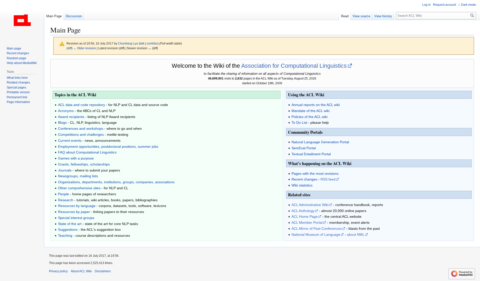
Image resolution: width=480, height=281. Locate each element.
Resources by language (77, 206)
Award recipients (71, 117)
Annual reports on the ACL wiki (316, 105)
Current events (70, 140)
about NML (355, 234)
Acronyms (66, 111)
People (63, 194)
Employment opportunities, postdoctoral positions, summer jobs (108, 146)
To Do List (299, 122)
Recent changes (304, 179)
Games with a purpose (76, 158)
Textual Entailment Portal (311, 154)
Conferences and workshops (80, 128)
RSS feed (328, 179)
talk (142, 43)
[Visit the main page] (22, 20)
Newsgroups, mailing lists (78, 176)
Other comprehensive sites (79, 188)
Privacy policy (58, 271)
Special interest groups (76, 218)
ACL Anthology (303, 211)
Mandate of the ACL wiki (311, 111)
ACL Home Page (305, 216)
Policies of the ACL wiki (310, 117)
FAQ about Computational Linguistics (87, 152)
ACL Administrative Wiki (310, 205)
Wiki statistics (302, 185)
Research (65, 200)
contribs (152, 43)
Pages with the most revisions (315, 174)
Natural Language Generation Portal (320, 142)
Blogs (62, 122)
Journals (65, 170)
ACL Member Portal (307, 222)
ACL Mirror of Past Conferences (317, 228)
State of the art (70, 224)
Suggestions (68, 230)
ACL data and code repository (81, 105)
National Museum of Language (316, 234)
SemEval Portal (304, 148)
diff (70, 48)
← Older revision (84, 48)
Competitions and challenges (81, 134)
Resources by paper (74, 212)
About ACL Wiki (81, 271)
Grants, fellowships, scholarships (84, 164)
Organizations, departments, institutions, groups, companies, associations (116, 182)
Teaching (65, 236)
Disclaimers (103, 271)
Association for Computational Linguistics (294, 65)
